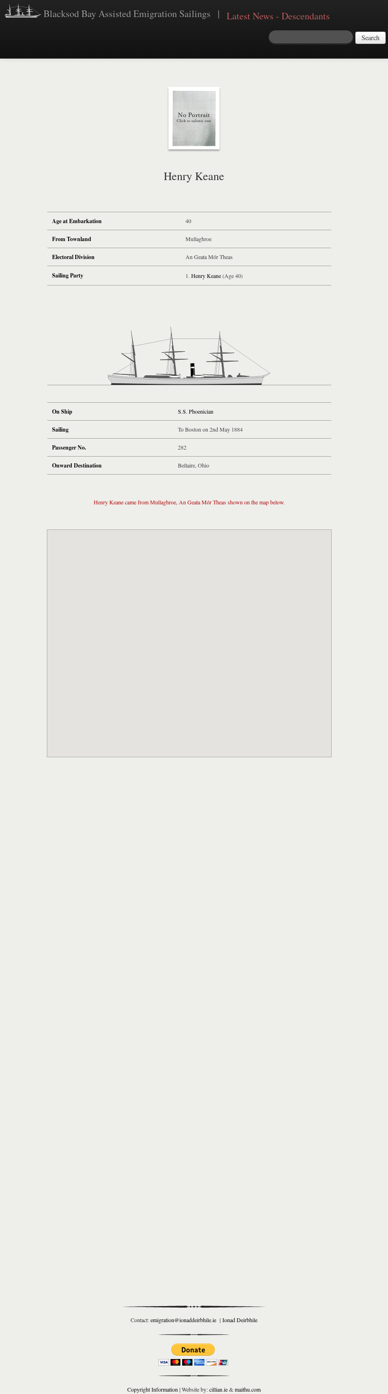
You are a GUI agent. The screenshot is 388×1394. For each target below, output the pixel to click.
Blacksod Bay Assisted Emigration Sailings (126, 13)
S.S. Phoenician (195, 411)
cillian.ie (218, 1389)
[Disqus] (189, 904)
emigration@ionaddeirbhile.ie (183, 1320)
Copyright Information (152, 1389)
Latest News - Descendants (278, 15)
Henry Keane (206, 275)
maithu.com (248, 1389)
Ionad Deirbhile (239, 1320)
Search (370, 37)
